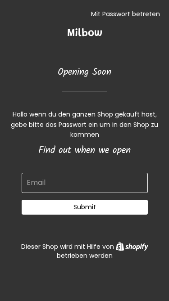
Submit (84, 206)
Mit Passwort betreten (125, 13)
